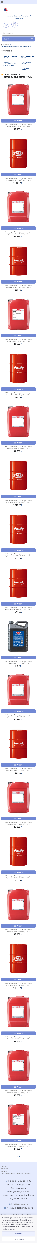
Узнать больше (18, 1239)
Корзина (4, 1171)
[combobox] (18, 33)
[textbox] (18, 33)
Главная (4, 1166)
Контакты (4, 1168)
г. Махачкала (18, 17)
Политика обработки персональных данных (16, 1173)
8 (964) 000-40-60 (19, 1204)
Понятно (18, 1234)
